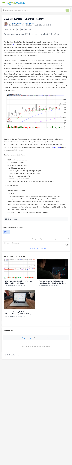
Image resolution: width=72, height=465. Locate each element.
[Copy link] (30, 29)
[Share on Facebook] (22, 29)
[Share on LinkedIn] (18, 29)
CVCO (14, 45)
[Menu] (4, 3)
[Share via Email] (26, 29)
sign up (31, 338)
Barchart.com (29, 23)
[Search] (67, 10)
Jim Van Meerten (16, 23)
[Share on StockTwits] (14, 29)
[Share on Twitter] (10, 29)
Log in (24, 338)
